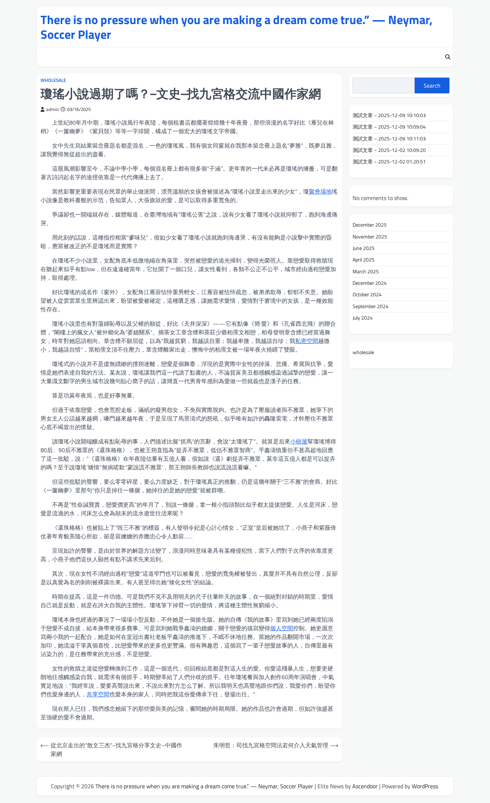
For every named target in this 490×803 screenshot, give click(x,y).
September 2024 (370, 306)
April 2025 (363, 260)
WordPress (425, 786)
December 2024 (370, 283)
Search (432, 85)
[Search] (447, 57)
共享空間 (97, 694)
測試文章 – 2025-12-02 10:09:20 (389, 150)
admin (52, 109)
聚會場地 (320, 191)
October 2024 (367, 294)
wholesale (53, 80)
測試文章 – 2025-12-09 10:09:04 (389, 127)
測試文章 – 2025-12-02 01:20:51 (389, 162)
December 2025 (370, 225)
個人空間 (281, 628)
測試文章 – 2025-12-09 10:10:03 (389, 115)
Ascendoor (365, 786)
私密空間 (306, 340)
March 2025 (366, 271)
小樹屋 (298, 441)
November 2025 (370, 236)
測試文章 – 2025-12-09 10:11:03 (389, 139)
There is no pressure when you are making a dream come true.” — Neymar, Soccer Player (237, 26)
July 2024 (363, 318)
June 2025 (363, 248)
